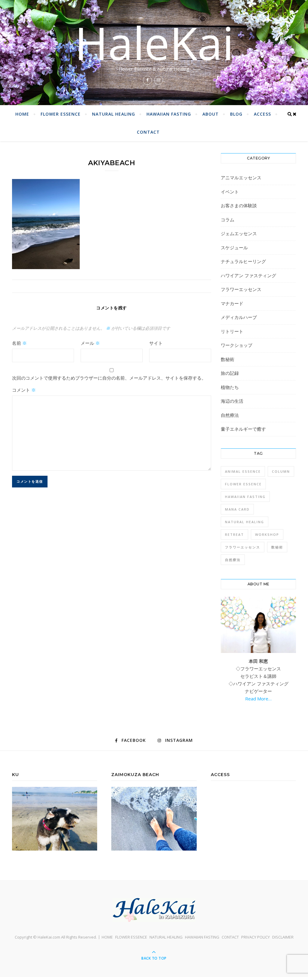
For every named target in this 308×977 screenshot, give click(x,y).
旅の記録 (230, 373)
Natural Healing (244, 522)
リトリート (232, 331)
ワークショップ (236, 345)
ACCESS (262, 114)
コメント (24, 390)
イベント (230, 192)
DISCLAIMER (283, 937)
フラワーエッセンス (241, 289)
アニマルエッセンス (241, 177)
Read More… (258, 699)
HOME (22, 114)
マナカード (232, 303)
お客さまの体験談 (239, 205)
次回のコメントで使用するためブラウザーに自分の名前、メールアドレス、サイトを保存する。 (109, 378)
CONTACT (148, 132)
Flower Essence (243, 484)
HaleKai (154, 42)
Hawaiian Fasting (245, 496)
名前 (19, 343)
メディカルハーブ (239, 317)
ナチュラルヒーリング (243, 261)
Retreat (234, 534)
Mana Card (237, 509)
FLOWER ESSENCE (61, 114)
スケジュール (234, 247)
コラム (227, 220)
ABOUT (210, 114)
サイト (156, 343)
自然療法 (230, 415)
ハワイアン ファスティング (248, 275)
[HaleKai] (154, 910)
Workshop (267, 534)
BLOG (236, 114)
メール (90, 343)
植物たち (230, 387)
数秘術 (227, 359)
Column (281, 471)
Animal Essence (243, 471)
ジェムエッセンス (239, 233)
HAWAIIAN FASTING (168, 114)
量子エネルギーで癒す (243, 429)
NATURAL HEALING (113, 114)
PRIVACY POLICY (255, 937)
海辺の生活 (232, 401)
